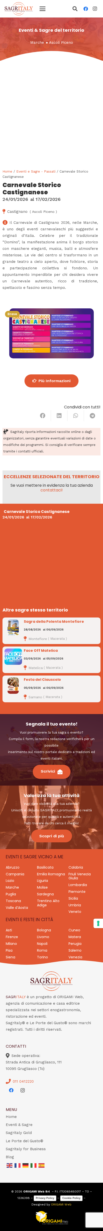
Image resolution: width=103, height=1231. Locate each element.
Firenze (12, 936)
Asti (9, 930)
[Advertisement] (51, 114)
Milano (11, 943)
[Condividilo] (42, 415)
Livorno (43, 936)
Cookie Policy (71, 1198)
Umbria (74, 905)
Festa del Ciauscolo (42, 679)
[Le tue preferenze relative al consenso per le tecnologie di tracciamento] (98, 923)
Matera (74, 936)
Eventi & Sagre (19, 1124)
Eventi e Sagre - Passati (36, 171)
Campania (15, 874)
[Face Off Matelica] (13, 657)
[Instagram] (94, 8)
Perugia (75, 943)
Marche (37, 42)
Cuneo (74, 930)
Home (7, 171)
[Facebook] (85, 8)
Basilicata (45, 867)
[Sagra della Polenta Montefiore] (13, 628)
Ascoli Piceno (61, 42)
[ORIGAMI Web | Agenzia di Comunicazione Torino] (51, 1217)
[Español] (41, 1165)
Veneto (74, 911)
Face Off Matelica (41, 650)
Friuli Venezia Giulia (79, 876)
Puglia (11, 894)
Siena (10, 957)
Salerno (75, 950)
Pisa (9, 950)
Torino (42, 957)
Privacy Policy (45, 1198)
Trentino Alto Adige (48, 903)
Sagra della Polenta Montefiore (54, 621)
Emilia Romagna (51, 874)
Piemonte (77, 891)
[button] (42, 9)
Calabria (75, 867)
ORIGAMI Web (61, 1204)
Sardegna (45, 894)
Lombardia (77, 884)
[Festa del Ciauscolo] (13, 686)
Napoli (42, 943)
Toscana (13, 900)
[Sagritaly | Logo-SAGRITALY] (18, 9)
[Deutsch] (25, 1165)
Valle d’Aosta (17, 907)
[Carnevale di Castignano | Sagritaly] (51, 333)
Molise (42, 887)
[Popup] (75, 9)
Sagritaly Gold (19, 1132)
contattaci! (51, 490)
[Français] (17, 1165)
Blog (10, 1157)
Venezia (75, 957)
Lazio (10, 880)
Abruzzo (13, 867)
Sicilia (73, 898)
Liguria (42, 880)
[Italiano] (33, 1165)
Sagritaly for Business (26, 1149)
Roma (42, 950)
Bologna (44, 930)
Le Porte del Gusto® (24, 1141)
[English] (9, 1165)
